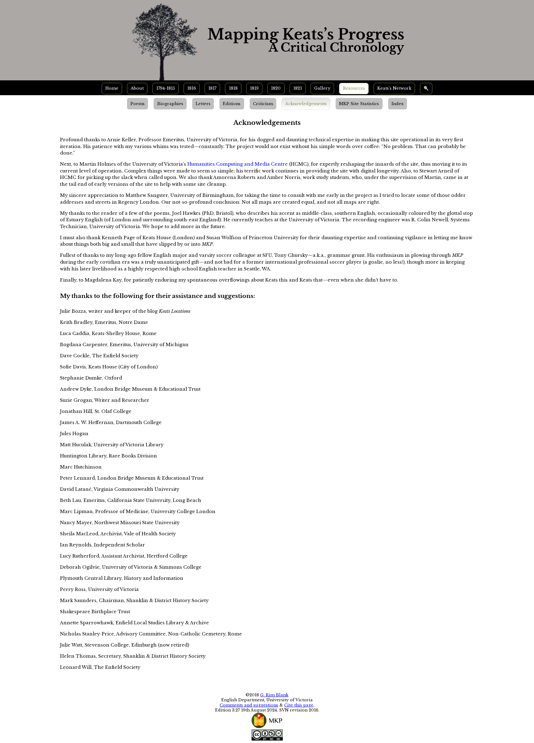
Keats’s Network (394, 88)
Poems (137, 103)
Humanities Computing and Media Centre (237, 164)
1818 (233, 88)
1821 (297, 88)
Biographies (170, 103)
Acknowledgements (306, 103)
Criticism (263, 103)
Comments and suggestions (249, 705)
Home (111, 88)
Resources (354, 88)
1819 (254, 88)
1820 (276, 88)
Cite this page (298, 705)
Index (398, 103)
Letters (203, 103)
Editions (231, 103)
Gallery (322, 88)
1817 (212, 88)
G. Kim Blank (274, 695)
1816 (191, 88)
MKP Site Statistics (359, 103)
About (137, 88)
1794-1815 (165, 88)
